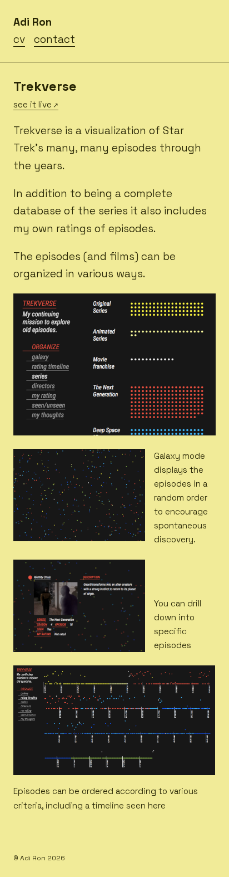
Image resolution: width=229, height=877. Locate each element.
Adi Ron (32, 22)
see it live (32, 104)
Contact (54, 39)
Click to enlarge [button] (49, 424)
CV (19, 39)
